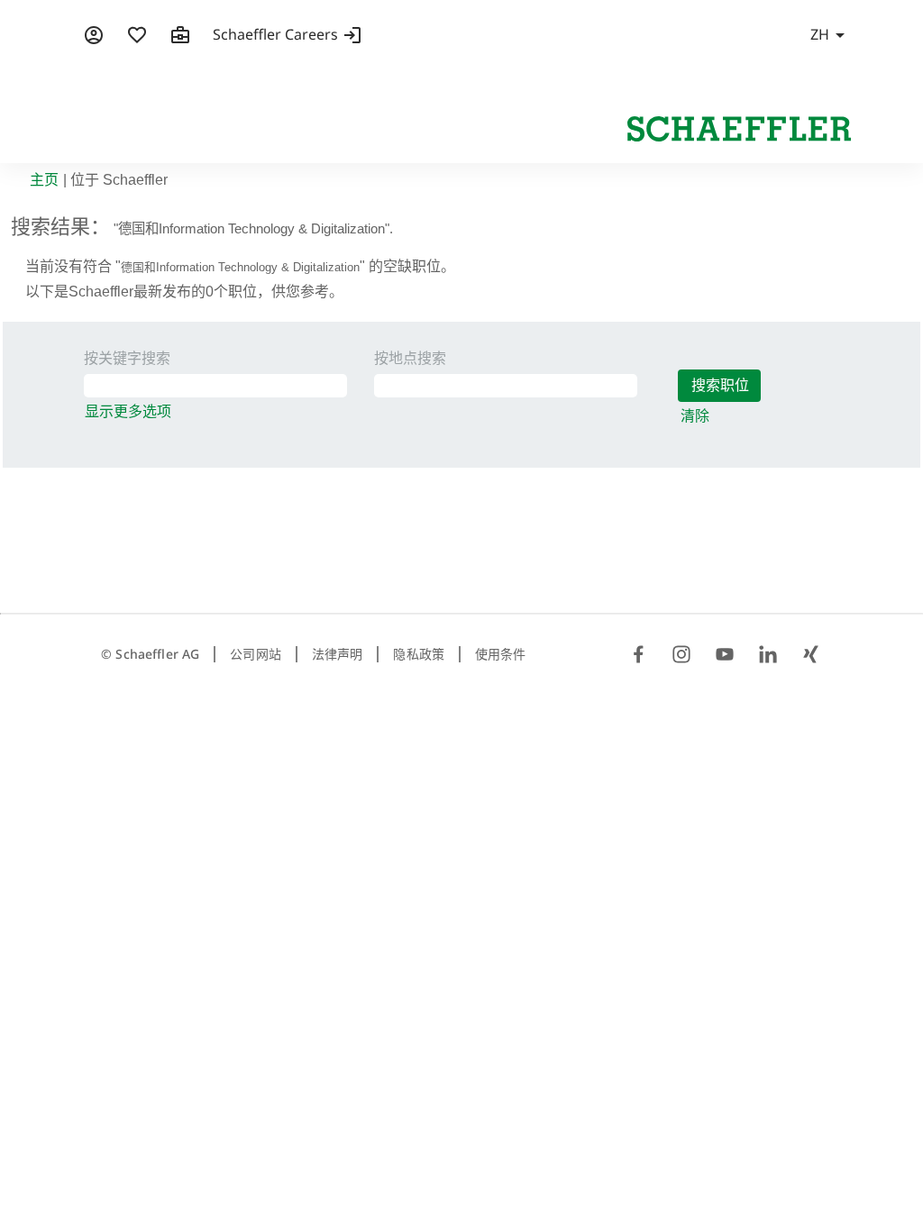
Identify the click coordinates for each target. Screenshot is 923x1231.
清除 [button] (695, 416)
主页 (44, 179)
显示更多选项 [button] (128, 411)
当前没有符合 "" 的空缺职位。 (240, 266)
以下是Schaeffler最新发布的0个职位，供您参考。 (184, 291)
